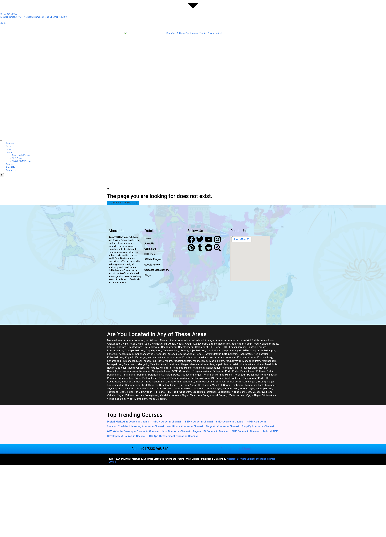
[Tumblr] (200, 247)
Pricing (9, 152)
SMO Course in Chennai (230, 421)
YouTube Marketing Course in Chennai (141, 426)
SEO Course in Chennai (166, 421)
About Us (10, 167)
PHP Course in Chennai (245, 431)
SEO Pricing (17, 158)
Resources (11, 149)
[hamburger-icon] (1, 140)
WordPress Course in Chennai (185, 426)
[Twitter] (200, 239)
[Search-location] (217, 247)
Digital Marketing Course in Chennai (128, 421)
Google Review (152, 264)
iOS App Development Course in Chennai (173, 436)
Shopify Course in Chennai (258, 426)
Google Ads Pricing (21, 155)
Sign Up (16, 532)
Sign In (23, 532)
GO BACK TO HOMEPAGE (123, 202)
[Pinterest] (191, 247)
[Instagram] (217, 239)
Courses (10, 143)
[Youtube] (208, 239)
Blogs (147, 275)
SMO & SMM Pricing (21, 161)
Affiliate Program (153, 259)
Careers (10, 164)
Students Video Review (156, 269)
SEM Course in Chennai (198, 421)
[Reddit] (208, 247)
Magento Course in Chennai (222, 426)
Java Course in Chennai (176, 431)
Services (10, 146)
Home (147, 238)
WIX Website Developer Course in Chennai (133, 431)
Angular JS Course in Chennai (211, 431)
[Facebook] (191, 239)
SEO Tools (149, 254)
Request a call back (236, 449)
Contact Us (11, 170)
